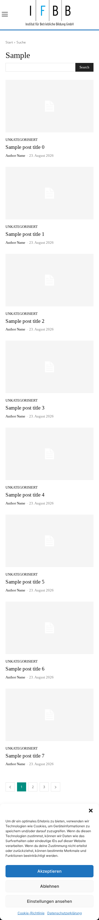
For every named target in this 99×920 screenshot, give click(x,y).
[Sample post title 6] (50, 628)
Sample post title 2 (25, 321)
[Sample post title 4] (50, 454)
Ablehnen (49, 886)
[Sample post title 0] (50, 106)
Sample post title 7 (25, 756)
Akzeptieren (49, 871)
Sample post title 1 (25, 234)
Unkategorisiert (22, 139)
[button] (91, 810)
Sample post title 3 (25, 408)
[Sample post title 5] (50, 541)
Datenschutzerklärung (64, 913)
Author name (15, 155)
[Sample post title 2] (50, 280)
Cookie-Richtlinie (31, 913)
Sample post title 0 (25, 147)
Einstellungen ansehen (49, 901)
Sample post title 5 (25, 582)
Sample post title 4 (25, 495)
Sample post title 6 (25, 669)
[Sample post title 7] (50, 715)
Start (9, 42)
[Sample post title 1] (50, 193)
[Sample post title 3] (50, 367)
